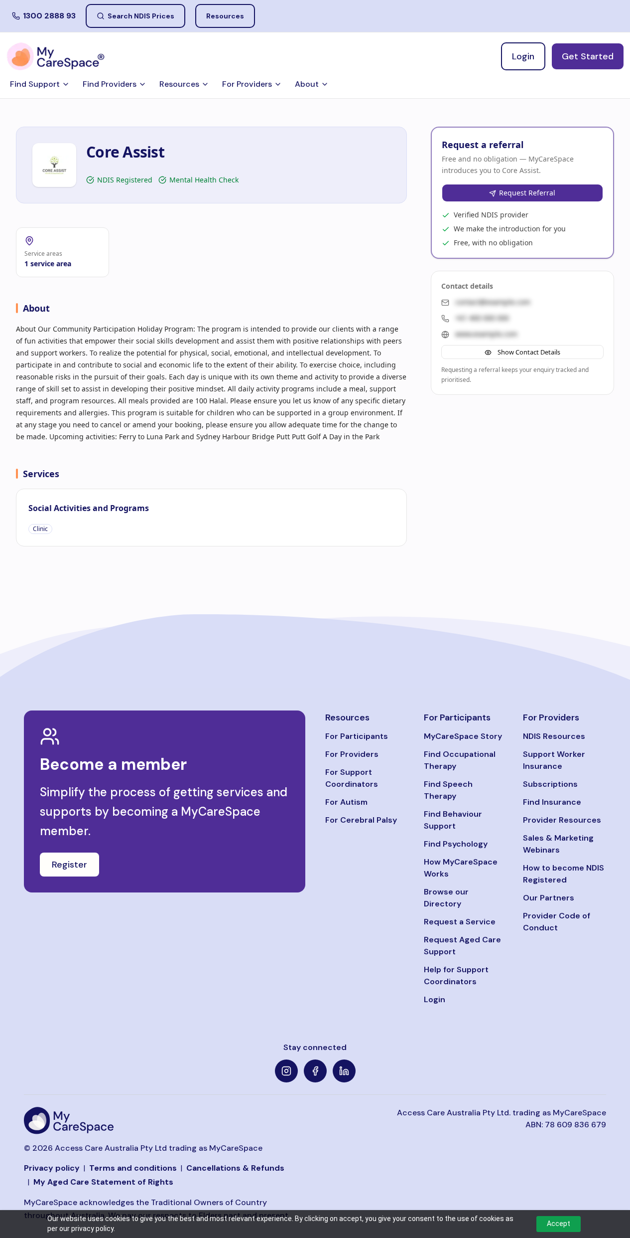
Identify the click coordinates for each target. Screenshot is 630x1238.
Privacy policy (52, 1168)
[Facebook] (315, 1071)
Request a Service (460, 921)
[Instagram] (286, 1071)
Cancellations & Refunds (235, 1168)
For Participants (356, 736)
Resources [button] (225, 15)
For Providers (247, 84)
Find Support (35, 84)
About (307, 84)
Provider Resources (562, 820)
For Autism (346, 802)
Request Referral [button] (527, 193)
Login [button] (523, 56)
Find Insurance (552, 802)
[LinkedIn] (344, 1071)
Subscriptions (550, 784)
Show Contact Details (529, 352)
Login (434, 999)
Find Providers (109, 84)
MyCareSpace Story (463, 736)
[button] (135, 16)
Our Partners (548, 897)
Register (69, 865)
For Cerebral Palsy (361, 820)
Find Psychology (456, 844)
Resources (179, 84)
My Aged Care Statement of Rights (103, 1182)
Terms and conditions (133, 1168)
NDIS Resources (554, 736)
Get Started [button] (588, 56)
